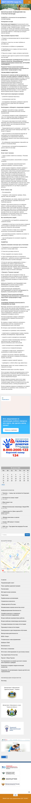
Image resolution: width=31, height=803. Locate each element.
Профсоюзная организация (9, 598)
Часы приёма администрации (10, 586)
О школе (3, 579)
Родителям (4, 595)
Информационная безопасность (11, 610)
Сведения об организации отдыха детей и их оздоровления (15, 670)
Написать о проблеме (11, 430)
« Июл (3, 484)
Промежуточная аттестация (10, 627)
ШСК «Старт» (5, 636)
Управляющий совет (7, 583)
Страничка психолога (8, 601)
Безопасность (5, 645)
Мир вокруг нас (7, 502)
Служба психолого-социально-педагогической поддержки (10, 614)
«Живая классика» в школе (10, 517)
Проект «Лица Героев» (8, 658)
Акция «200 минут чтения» (11, 522)
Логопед (3, 680)
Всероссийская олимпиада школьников (13, 621)
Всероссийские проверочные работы (12, 618)
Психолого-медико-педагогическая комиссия (12, 666)
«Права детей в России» (8, 604)
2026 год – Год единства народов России (15, 526)
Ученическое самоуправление (10, 639)
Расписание (5, 589)
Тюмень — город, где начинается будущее (15, 493)
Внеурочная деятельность (9, 633)
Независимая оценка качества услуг (13, 607)
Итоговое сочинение (7, 648)
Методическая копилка (8, 592)
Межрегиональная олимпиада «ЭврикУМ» (15, 506)
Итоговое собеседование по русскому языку (15, 652)
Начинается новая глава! (10, 497)
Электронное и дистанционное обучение (14, 630)
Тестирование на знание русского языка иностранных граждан (14, 661)
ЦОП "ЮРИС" (24, 798)
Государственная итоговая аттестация (13, 624)
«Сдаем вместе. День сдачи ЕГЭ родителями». (11, 512)
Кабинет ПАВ (5, 642)
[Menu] (29, 2)
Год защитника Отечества (9, 655)
